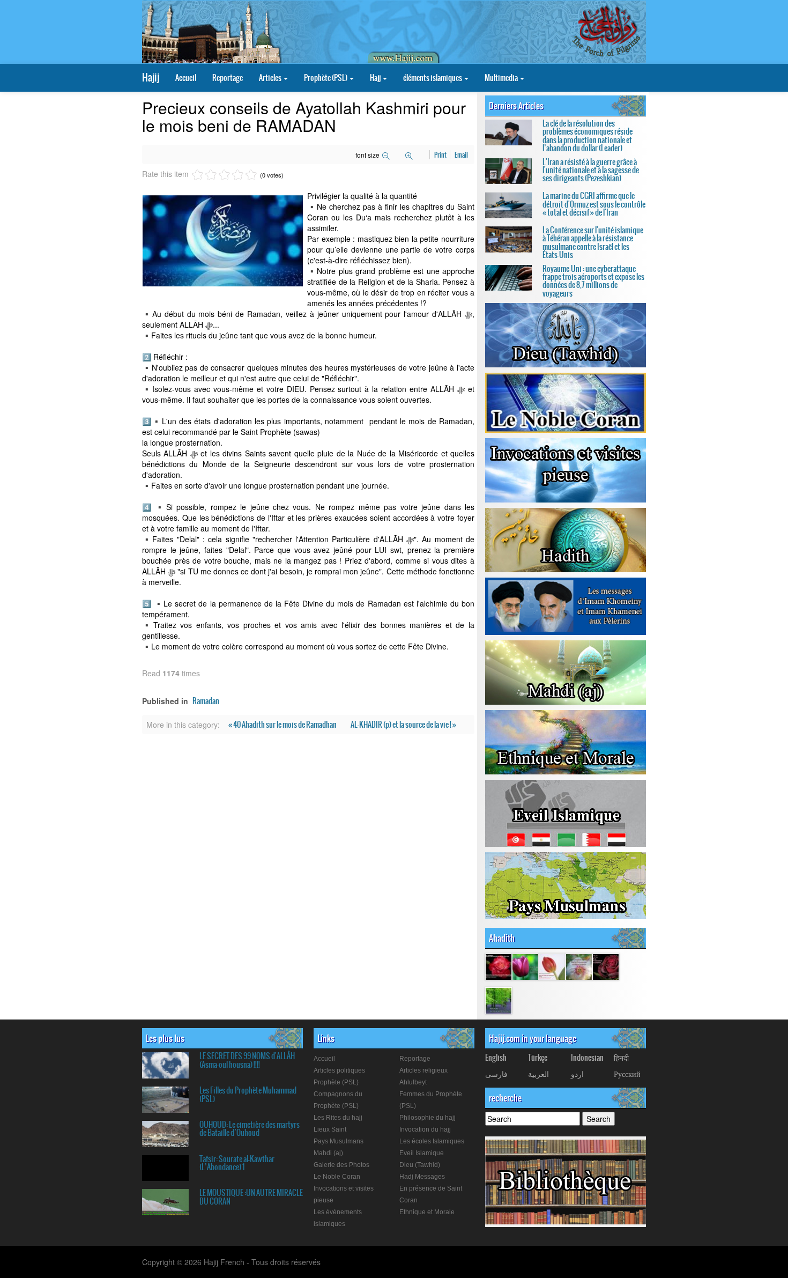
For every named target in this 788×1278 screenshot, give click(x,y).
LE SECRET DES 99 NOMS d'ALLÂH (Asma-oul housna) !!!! (247, 1060)
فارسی (496, 1074)
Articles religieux (423, 1070)
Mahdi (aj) (328, 1153)
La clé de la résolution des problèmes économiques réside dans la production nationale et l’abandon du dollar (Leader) (587, 135)
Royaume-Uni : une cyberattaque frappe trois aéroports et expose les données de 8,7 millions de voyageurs (593, 281)
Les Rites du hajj (338, 1117)
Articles (271, 78)
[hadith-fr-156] (525, 966)
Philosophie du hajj (427, 1117)
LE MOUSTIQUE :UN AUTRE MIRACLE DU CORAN (251, 1197)
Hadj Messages (422, 1176)
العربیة (538, 1074)
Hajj (376, 78)
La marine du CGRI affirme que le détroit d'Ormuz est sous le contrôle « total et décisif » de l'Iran (593, 204)
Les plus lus (165, 1038)
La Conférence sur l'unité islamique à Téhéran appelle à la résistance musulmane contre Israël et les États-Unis (592, 242)
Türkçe (537, 1057)
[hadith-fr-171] (605, 966)
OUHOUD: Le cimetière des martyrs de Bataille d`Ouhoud (249, 1129)
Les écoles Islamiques (431, 1141)
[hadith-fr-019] (498, 966)
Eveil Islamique (421, 1153)
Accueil (185, 78)
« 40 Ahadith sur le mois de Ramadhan (283, 724)
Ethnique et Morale (427, 1212)
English (496, 1057)
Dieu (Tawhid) (419, 1165)
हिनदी (621, 1057)
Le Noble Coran (337, 1176)
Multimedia (502, 78)
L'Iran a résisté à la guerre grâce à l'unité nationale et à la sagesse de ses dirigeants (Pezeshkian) (590, 170)
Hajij (150, 77)
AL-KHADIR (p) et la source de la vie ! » (403, 724)
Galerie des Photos (341, 1165)
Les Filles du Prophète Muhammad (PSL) (247, 1094)
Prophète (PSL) (326, 78)
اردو (577, 1074)
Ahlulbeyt (413, 1082)
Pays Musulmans (338, 1141)
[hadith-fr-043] (552, 966)
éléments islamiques (433, 78)
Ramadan (205, 701)
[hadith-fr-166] (579, 966)
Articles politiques (339, 1070)
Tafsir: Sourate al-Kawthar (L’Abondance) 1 (236, 1163)
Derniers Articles (516, 105)
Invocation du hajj (425, 1129)
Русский (627, 1074)
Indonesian (587, 1057)
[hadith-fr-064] (498, 1000)
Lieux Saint (330, 1129)
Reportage (227, 78)
